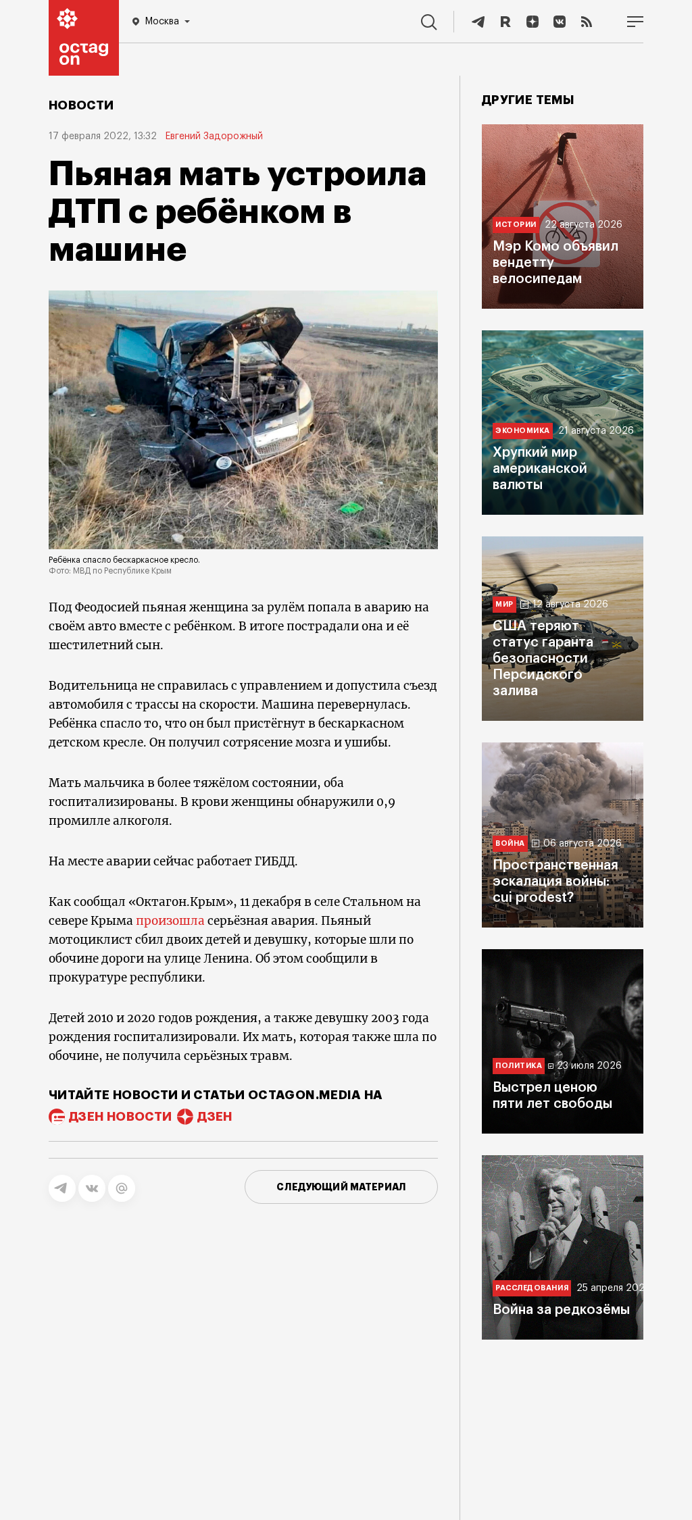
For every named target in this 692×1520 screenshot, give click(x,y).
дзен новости (120, 1117)
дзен (214, 1117)
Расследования (531, 1288)
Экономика (522, 430)
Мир (504, 604)
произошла (170, 920)
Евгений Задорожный (214, 136)
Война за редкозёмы (561, 1310)
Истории (516, 224)
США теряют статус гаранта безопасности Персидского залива (543, 658)
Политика (518, 1065)
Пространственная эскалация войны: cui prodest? (555, 882)
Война (510, 843)
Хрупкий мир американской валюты (540, 469)
